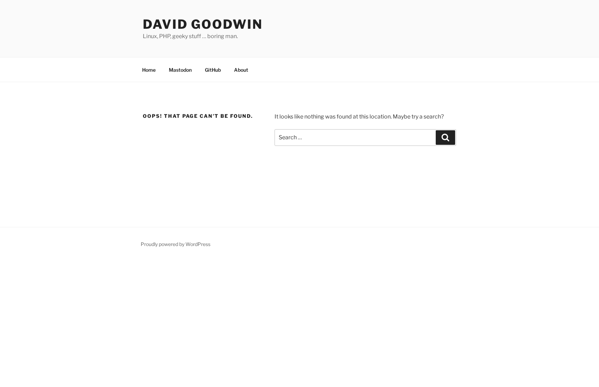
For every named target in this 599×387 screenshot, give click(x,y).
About (241, 70)
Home (149, 70)
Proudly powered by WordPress (175, 244)
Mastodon (180, 70)
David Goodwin (202, 24)
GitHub (213, 70)
